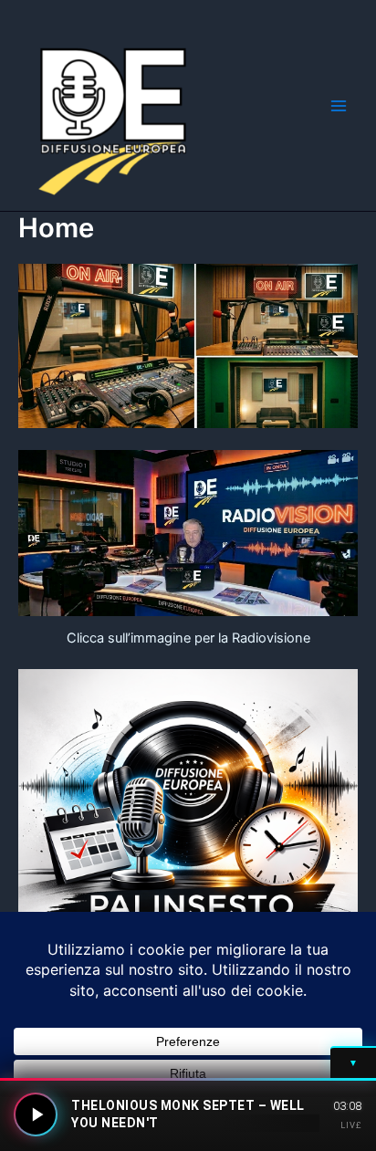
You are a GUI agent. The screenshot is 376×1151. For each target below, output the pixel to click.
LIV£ (351, 1125)
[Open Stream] (35, 1114)
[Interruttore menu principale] (338, 106)
